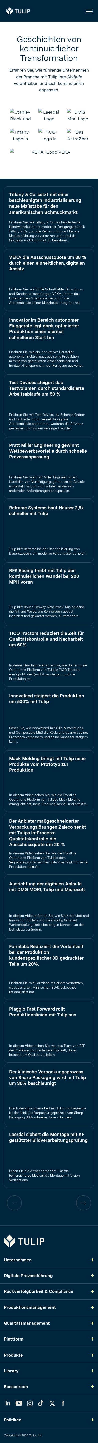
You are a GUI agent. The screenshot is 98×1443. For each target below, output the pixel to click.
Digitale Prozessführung (28, 1275)
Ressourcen (16, 1386)
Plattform (13, 1339)
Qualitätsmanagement (27, 1323)
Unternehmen (18, 1259)
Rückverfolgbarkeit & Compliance (38, 1291)
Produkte (13, 1355)
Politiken (12, 1419)
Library (11, 1370)
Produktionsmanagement (30, 1307)
